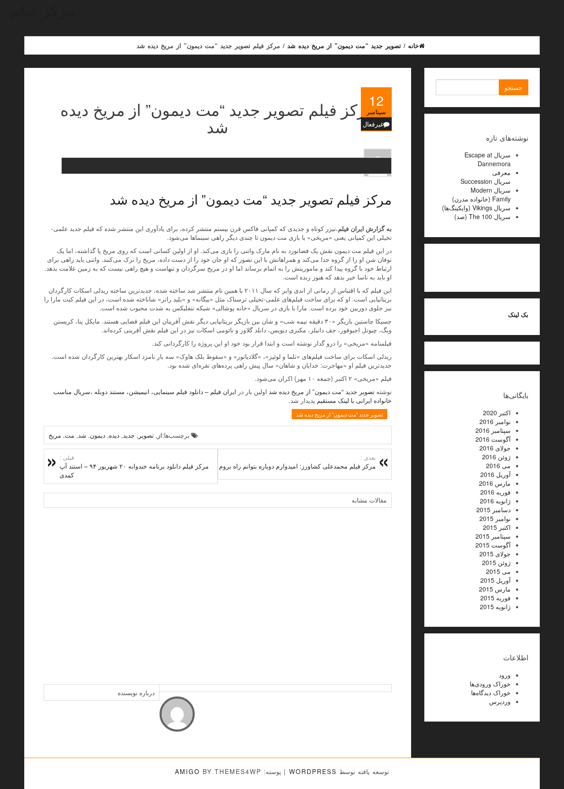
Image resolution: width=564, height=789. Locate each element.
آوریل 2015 (495, 580)
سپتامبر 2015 (493, 536)
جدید (129, 435)
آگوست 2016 (493, 439)
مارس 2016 (495, 483)
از (159, 435)
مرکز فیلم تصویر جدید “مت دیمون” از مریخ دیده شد (251, 199)
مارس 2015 (495, 588)
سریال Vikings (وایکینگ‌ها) (476, 207)
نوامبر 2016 (495, 421)
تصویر (146, 435)
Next (383, 591)
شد (82, 435)
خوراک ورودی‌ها (490, 683)
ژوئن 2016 (496, 456)
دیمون (97, 435)
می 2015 (498, 571)
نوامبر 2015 (495, 518)
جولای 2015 (495, 553)
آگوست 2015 (493, 544)
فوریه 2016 (495, 492)
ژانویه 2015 (495, 606)
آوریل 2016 (495, 474)
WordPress (313, 771)
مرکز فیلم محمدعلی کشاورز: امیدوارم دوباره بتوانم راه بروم (297, 462)
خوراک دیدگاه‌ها (491, 692)
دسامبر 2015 (493, 509)
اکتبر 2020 (497, 412)
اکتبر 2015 (497, 527)
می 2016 (498, 465)
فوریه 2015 (495, 597)
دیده (114, 435)
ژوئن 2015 (496, 562)
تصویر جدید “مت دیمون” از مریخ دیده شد (322, 391)
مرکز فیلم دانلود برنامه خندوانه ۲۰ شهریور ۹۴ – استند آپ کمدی (134, 466)
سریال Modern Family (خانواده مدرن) (481, 194)
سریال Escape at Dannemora (487, 159)
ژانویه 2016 (495, 500)
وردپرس (500, 701)
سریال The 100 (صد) (482, 216)
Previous (52, 591)
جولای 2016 (495, 447)
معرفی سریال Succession (485, 177)
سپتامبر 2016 (493, 430)
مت (69, 435)
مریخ (54, 435)
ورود (505, 674)
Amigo (187, 771)
